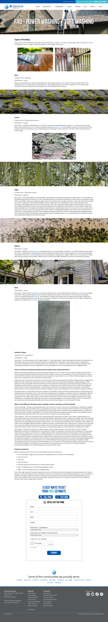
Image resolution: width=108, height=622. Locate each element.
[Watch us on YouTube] (92, 594)
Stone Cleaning (32, 599)
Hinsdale (19, 580)
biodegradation (35, 293)
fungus (36, 251)
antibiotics (17, 296)
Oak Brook (43, 580)
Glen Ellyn (52, 580)
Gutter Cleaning (32, 603)
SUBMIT (54, 553)
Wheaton (58, 582)
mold (72, 251)
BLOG (100, 6)
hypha (29, 255)
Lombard (60, 580)
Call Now (47, 497)
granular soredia (59, 127)
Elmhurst (36, 580)
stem (79, 85)
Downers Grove (79, 580)
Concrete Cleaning (32, 597)
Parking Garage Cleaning (49, 599)
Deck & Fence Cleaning (34, 601)
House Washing (32, 595)
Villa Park (50, 582)
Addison (88, 580)
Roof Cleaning (31, 593)
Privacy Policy (7, 614)
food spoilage (81, 293)
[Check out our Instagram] (101, 594)
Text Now (64, 497)
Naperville (27, 580)
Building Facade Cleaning (50, 595)
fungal (33, 255)
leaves (46, 85)
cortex (74, 125)
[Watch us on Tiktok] (97, 594)
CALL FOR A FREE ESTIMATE (92, 1)
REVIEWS (77, 6)
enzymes (36, 296)
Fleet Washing (47, 603)
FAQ (85, 6)
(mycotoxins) (34, 300)
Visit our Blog (31, 609)
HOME (38, 6)
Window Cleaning (32, 605)
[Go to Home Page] (13, 6)
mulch (57, 364)
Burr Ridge (68, 580)
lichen (40, 125)
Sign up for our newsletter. (39, 539)
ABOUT (70, 6)
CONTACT (92, 6)
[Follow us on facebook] (88, 594)
